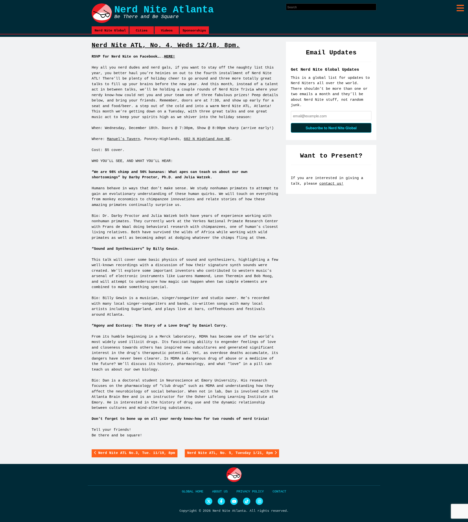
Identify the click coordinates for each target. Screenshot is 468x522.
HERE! (169, 57)
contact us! (331, 184)
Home (199, 491)
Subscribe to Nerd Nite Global (331, 127)
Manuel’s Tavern (123, 139)
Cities (141, 30)
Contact (279, 491)
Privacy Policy (250, 491)
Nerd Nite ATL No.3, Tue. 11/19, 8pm (136, 453)
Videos (167, 30)
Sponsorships (194, 30)
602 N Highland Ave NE (207, 139)
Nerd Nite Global (110, 30)
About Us (220, 491)
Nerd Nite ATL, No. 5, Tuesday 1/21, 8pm (230, 453)
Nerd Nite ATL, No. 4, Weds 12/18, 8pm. (166, 45)
